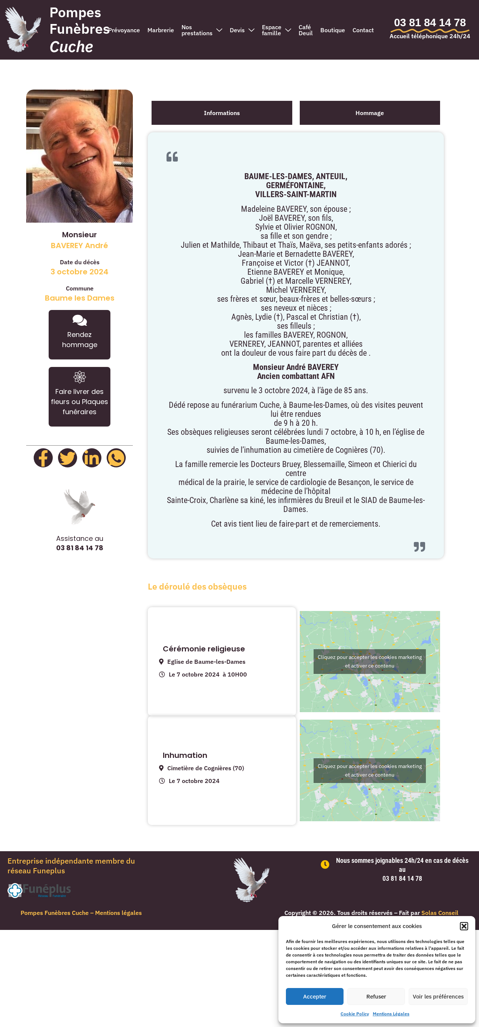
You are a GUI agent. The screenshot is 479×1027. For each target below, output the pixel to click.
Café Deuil (306, 30)
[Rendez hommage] (79, 320)
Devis (237, 30)
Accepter (314, 996)
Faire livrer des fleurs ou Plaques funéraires (79, 401)
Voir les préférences (438, 996)
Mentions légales (118, 912)
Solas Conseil (439, 912)
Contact (363, 30)
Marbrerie (160, 30)
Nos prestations (197, 30)
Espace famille (271, 30)
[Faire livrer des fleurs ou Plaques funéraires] (79, 377)
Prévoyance (124, 30)
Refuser (376, 996)
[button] (464, 926)
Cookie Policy (355, 1014)
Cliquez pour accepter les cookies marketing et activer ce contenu (370, 661)
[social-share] (43, 457)
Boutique (332, 30)
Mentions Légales (391, 1014)
